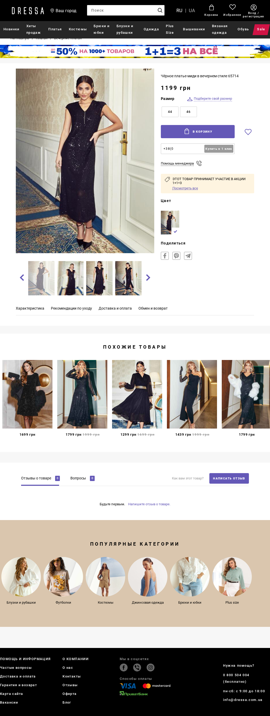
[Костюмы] (105, 577)
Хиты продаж (33, 29)
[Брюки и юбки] (190, 577)
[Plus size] (232, 577)
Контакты (71, 676)
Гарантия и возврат (18, 685)
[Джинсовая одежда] (147, 577)
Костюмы (78, 29)
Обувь (243, 29)
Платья (55, 29)
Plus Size (170, 29)
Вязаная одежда (220, 29)
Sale (261, 29)
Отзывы (70, 685)
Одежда (151, 29)
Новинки (11, 29)
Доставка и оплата (18, 676)
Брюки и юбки (101, 29)
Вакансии (9, 702)
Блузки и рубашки (125, 29)
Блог (66, 702)
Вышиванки (194, 29)
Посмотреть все (185, 188)
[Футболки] (63, 577)
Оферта (69, 694)
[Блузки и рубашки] (21, 577)
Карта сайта (11, 694)
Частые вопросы (16, 668)
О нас (67, 668)
